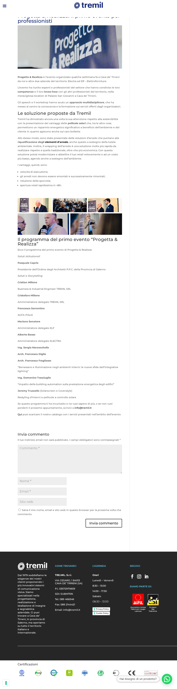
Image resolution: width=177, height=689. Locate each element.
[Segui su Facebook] (132, 576)
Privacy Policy (102, 609)
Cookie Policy (102, 613)
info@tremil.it (83, 407)
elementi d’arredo (56, 142)
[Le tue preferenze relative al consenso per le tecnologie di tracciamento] (6, 683)
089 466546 (67, 599)
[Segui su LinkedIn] (146, 576)
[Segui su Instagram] (139, 576)
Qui (20, 414)
